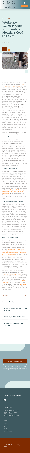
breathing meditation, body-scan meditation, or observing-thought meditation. (14, 191)
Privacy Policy (8, 431)
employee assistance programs (11, 274)
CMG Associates (12, 395)
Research (19, 145)
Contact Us (7, 430)
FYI (4, 426)
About (5, 428)
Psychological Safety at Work (14, 317)
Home (5, 423)
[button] (24, 3)
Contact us (23, 284)
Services (6, 425)
